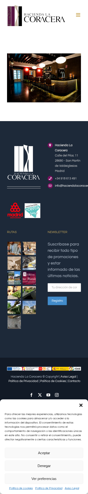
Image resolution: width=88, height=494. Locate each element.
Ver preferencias (44, 479)
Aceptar (44, 453)
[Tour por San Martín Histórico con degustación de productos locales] (14, 263)
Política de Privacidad (48, 488)
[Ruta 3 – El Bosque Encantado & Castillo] (14, 322)
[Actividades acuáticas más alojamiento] (14, 278)
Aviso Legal (72, 488)
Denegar (44, 466)
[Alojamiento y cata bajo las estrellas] (29, 292)
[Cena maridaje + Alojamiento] (29, 278)
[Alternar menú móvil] (78, 14)
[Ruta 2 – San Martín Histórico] (29, 307)
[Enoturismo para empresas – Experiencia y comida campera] (14, 248)
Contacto (74, 381)
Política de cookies (21, 488)
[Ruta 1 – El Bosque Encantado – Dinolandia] (14, 307)
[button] (81, 405)
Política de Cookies (53, 381)
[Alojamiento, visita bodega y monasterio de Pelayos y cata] (29, 263)
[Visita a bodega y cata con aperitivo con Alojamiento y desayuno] (29, 248)
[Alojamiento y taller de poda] (14, 292)
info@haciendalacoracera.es (68, 185)
